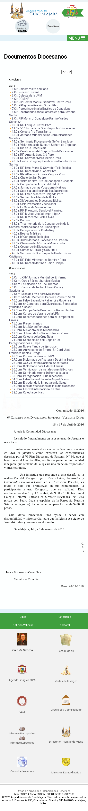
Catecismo (65, 616)
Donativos (53, 26)
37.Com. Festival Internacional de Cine (36, 389)
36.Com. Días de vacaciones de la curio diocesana (43, 386)
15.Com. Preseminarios (27, 323)
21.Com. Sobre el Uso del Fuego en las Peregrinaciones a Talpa (35, 341)
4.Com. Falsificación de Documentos (35, 284)
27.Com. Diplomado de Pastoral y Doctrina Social (43, 359)
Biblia (23, 616)
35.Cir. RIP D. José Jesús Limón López (36, 213)
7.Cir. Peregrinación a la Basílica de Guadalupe (41, 108)
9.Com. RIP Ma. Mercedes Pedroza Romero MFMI (43, 297)
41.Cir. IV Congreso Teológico (30, 236)
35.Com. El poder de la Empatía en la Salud (39, 382)
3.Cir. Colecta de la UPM (27, 95)
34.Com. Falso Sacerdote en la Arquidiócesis (40, 379)
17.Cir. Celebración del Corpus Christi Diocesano (42, 151)
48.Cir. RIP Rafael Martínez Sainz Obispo (38, 263)
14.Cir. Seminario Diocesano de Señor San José (42, 141)
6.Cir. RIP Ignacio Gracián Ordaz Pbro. (35, 105)
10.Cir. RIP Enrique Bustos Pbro (31, 125)
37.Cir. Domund (21, 220)
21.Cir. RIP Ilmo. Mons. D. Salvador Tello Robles (41, 167)
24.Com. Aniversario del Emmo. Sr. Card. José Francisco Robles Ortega (39, 351)
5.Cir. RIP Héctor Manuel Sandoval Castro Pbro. (42, 102)
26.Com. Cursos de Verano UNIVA (33, 356)
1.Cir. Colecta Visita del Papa (30, 89)
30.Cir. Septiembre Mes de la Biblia (34, 197)
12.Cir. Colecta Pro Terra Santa (31, 131)
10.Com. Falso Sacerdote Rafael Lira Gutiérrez (41, 300)
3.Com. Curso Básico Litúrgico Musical (36, 280)
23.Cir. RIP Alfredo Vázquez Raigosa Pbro (38, 174)
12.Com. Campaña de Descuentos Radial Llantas (43, 310)
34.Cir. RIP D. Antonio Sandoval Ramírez (37, 210)
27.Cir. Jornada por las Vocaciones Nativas (39, 187)
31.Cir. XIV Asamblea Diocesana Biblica (37, 200)
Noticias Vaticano (23, 625)
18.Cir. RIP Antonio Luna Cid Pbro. (33, 154)
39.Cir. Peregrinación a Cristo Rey (33, 230)
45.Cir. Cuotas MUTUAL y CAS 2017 (34, 250)
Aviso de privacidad (29, 791)
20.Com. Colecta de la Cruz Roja (32, 336)
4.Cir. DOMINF (20, 98)
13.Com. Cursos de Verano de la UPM (36, 313)
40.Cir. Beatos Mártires (26, 233)
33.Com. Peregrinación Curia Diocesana (37, 376)
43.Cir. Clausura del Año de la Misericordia (38, 243)
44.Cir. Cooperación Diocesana (31, 246)
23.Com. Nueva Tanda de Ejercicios (34, 346)
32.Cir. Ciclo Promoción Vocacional (34, 204)
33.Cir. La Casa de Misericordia (31, 207)
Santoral (65, 625)
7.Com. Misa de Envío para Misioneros (36, 294)
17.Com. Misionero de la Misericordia (35, 330)
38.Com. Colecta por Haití (28, 392)
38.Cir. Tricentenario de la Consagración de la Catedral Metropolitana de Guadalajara (39, 225)
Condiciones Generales (56, 791)
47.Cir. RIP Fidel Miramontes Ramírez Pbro (39, 259)
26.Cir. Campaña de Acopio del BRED (35, 184)
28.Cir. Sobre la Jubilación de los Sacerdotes (40, 190)
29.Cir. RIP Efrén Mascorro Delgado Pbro (37, 194)
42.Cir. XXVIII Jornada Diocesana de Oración (40, 240)
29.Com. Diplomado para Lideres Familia (37, 366)
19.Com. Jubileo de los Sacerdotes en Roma (40, 333)
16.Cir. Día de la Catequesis (29, 148)
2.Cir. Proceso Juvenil (25, 92)
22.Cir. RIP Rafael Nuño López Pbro (34, 171)
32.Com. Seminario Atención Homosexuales (40, 372)
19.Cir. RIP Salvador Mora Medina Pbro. (37, 158)
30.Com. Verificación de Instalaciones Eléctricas (42, 369)
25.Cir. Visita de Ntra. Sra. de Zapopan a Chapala (42, 181)
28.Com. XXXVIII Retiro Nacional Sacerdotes (40, 363)
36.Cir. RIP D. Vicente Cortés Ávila (33, 217)
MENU (74, 38)
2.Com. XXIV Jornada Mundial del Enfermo (39, 277)
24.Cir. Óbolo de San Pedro (29, 177)
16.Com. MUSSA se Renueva (30, 326)
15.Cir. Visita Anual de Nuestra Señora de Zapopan (44, 144)
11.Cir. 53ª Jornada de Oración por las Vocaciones (44, 128)
